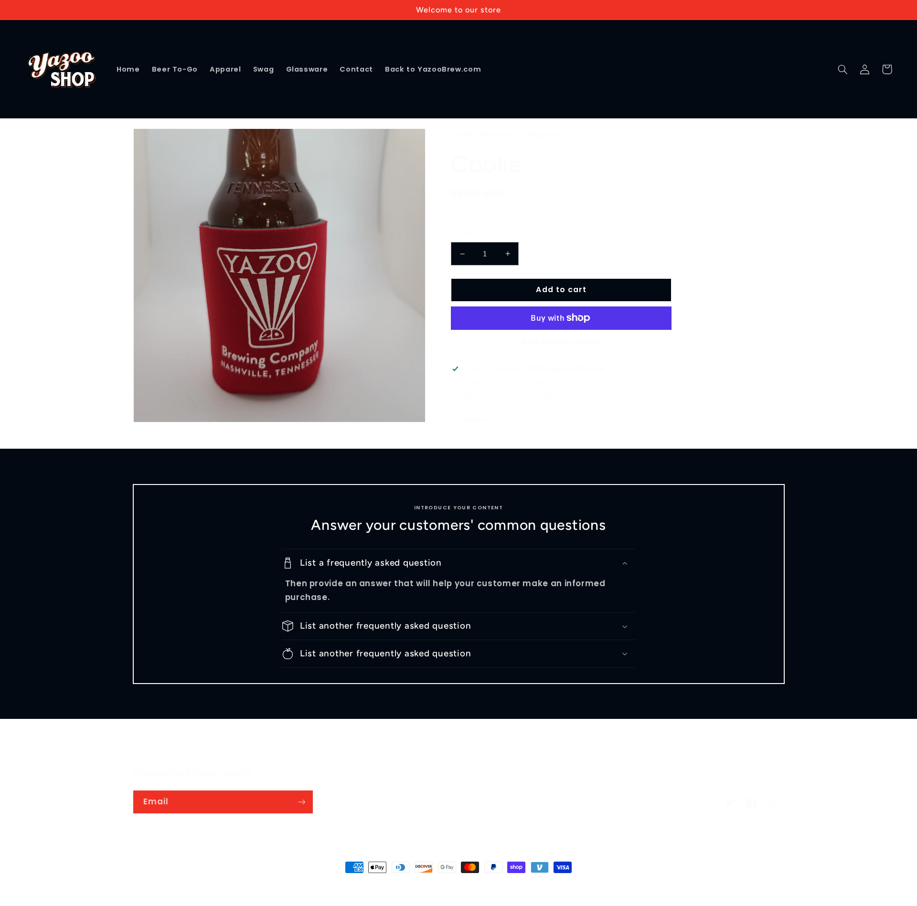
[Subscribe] (301, 801)
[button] (843, 69)
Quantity (467, 234)
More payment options (561, 341)
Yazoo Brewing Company (439, 885)
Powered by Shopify (511, 885)
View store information (507, 396)
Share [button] (473, 419)
